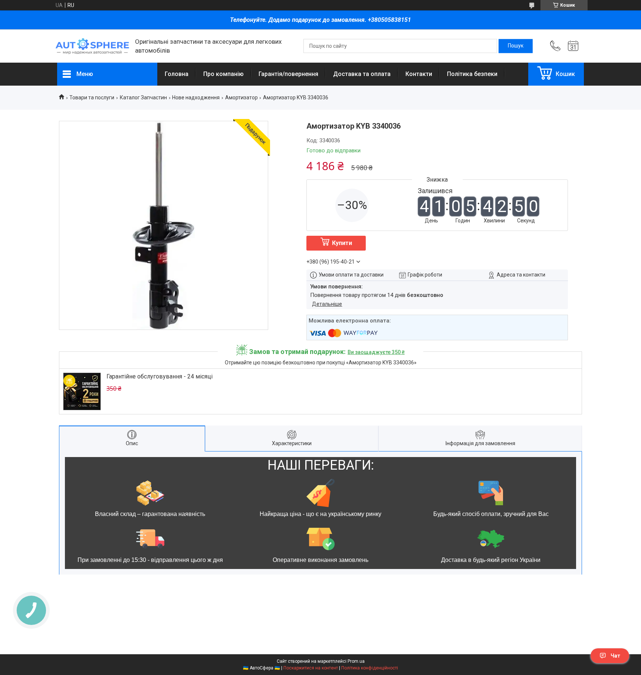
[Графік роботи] (573, 46)
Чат (615, 656)
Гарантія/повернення (288, 73)
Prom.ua (356, 661)
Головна (176, 73)
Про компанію (223, 73)
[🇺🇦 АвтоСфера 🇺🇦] (92, 46)
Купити (342, 242)
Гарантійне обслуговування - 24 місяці (159, 376)
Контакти (418, 73)
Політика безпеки (472, 73)
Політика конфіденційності (369, 668)
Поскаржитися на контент (310, 668)
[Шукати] (516, 46)
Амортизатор (241, 97)
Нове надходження (196, 97)
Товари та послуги (91, 97)
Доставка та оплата (362, 73)
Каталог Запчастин (143, 97)
